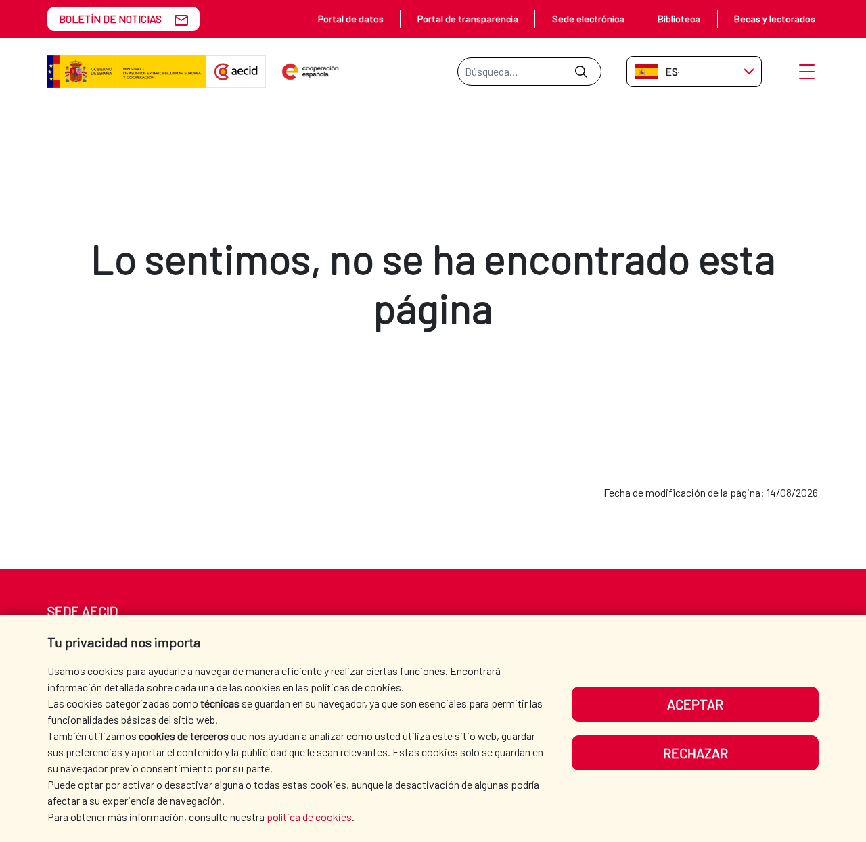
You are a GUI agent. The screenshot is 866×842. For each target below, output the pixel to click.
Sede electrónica (588, 18)
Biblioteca (679, 18)
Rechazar (695, 753)
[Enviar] (581, 71)
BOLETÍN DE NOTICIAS (110, 18)
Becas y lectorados (774, 18)
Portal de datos (351, 18)
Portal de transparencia (467, 18)
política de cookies (309, 816)
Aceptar (695, 704)
